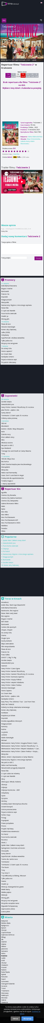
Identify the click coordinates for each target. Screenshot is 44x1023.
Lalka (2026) (5, 332)
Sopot (3, 979)
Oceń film (16, 154)
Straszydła (5, 851)
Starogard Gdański (8, 984)
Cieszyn (4, 930)
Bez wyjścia (5, 616)
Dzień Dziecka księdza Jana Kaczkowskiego (16, 464)
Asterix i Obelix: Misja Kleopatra (12, 429)
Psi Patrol (6, 551)
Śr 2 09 (36, 75)
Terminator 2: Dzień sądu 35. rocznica (14, 415)
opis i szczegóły (20, 60)
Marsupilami (5, 467)
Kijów (3, 509)
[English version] (41, 2)
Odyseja (6, 549)
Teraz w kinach (13, 598)
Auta (3, 432)
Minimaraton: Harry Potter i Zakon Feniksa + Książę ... (20, 751)
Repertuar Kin (13, 488)
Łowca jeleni (5, 912)
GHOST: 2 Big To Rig (8, 657)
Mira (2, 440)
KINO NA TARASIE (7, 704)
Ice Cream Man (6, 354)
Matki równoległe (7, 738)
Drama (3, 635)
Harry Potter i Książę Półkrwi (11, 680)
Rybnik (3, 974)
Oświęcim (4, 965)
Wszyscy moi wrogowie (9, 343)
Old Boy (4, 801)
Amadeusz (5, 602)
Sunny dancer (6, 413)
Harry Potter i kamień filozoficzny (13, 671)
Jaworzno (4, 949)
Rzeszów (4, 977)
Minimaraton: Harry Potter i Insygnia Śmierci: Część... (19, 743)
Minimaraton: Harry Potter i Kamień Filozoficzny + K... (20, 746)
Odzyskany (5, 335)
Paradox (4, 528)
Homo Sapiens (6, 691)
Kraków (4, 956)
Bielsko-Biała (5, 923)
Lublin (3, 958)
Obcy (3, 779)
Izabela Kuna (25, 141)
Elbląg (3, 937)
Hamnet (4, 666)
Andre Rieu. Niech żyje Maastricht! (13, 605)
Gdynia (3, 944)
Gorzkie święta (6, 402)
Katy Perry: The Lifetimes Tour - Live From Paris (18, 702)
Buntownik (5, 291)
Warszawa (4, 993)
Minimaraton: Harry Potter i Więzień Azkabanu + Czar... (20, 749)
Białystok (4, 921)
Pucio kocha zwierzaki (8, 313)
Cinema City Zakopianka (9, 501)
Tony (3, 454)
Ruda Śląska (5, 972)
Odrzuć (15, 1019)
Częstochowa (6, 932)
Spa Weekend (6, 448)
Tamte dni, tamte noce (9, 859)
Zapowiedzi (11, 395)
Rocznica (4, 840)
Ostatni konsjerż (7, 807)
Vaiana (3, 881)
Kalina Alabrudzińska (14, 31)
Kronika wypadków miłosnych (11, 721)
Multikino (4, 526)
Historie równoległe (8, 327)
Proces (3, 826)
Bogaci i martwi (6, 289)
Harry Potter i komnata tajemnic (12, 677)
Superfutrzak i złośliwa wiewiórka (12, 338)
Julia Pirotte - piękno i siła (10, 410)
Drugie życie (5, 638)
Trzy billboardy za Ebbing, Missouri (13, 876)
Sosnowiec (5, 981)
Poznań (4, 967)
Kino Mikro (5, 515)
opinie (34, 60)
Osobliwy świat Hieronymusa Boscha (14, 804)
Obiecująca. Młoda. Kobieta (11, 782)
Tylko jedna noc (6, 341)
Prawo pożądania (7, 823)
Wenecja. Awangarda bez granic (12, 887)
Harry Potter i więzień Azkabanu (12, 682)
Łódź (3, 960)
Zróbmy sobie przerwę (9, 418)
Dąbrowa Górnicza (7, 935)
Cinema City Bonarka (8, 495)
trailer (29, 60)
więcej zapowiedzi (9, 484)
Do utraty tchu (6, 348)
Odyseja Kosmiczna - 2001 (10, 790)
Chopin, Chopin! (6, 630)
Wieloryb (4, 895)
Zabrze (3, 1000)
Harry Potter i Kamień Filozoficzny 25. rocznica (17, 407)
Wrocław (4, 998)
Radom (3, 970)
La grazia (4, 732)
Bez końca (5, 461)
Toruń (3, 988)
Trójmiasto (5, 991)
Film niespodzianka (8, 646)
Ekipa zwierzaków (7, 644)
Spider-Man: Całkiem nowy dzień (14, 540)
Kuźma (3, 729)
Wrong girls (5, 319)
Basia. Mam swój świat (9, 613)
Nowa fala (4, 308)
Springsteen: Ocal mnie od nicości (13, 848)
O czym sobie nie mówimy (10, 773)
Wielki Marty (5, 889)
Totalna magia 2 (7, 481)
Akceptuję (27, 1019)
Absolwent (5, 426)
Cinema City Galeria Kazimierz (11, 498)
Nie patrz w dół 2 (7, 445)
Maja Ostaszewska (33, 139)
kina (13, 3)
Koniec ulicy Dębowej (8, 329)
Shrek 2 (3, 843)
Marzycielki (5, 302)
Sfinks (3, 531)
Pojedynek (5, 820)
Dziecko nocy (6, 434)
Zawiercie (4, 1002)
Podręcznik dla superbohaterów (12, 478)
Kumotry (4, 726)
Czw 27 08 (8, 75)
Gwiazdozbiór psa (7, 404)
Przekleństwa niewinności (10, 831)
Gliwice (3, 946)
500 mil (3, 423)
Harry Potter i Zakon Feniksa (11, 685)
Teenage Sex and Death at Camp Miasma (16, 451)
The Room (5, 867)
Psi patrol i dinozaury (8, 362)
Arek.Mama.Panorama (9, 286)
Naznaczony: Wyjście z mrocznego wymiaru (16, 305)
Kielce (3, 953)
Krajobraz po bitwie (8, 715)
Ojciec (3, 796)
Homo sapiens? (6, 351)
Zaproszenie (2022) (8, 909)
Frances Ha (5, 294)
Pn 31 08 (28, 75)
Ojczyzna (4, 798)
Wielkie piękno (6, 892)
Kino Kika (4, 512)
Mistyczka (4, 470)
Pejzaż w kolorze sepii (9, 359)
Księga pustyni (6, 300)
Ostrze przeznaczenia (8, 809)
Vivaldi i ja (4, 316)
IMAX (3, 506)
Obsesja (4, 784)
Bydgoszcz (5, 925)
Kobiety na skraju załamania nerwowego (15, 707)
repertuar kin (10, 60)
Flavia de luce (6, 324)
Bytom (3, 928)
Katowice (4, 951)
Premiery (10, 279)
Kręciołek (4, 297)
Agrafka (4, 492)
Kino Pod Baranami (8, 517)
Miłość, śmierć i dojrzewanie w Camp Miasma (17, 757)
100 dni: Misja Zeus (8, 459)
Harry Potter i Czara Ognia (10, 668)
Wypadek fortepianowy (9, 906)
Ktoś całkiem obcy (7, 437)
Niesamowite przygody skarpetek (13, 768)
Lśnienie (4, 735)
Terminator (5, 862)
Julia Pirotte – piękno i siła (10, 696)
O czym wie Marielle (8, 311)
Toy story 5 (5, 873)
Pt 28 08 (13, 75)
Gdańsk (4, 942)
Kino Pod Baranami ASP (9, 520)
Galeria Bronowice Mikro (9, 503)
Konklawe (4, 713)
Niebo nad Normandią (9, 473)
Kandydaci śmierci (7, 357)
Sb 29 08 (18, 75)
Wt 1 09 (32, 75)
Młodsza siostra (7, 443)
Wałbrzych (5, 995)
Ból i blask (4, 622)
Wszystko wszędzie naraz (10, 903)
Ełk (2, 939)
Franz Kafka (5, 655)
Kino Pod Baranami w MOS (10, 523)
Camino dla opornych (8, 627)
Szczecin (4, 986)
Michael (4, 740)
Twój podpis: (6, 258)
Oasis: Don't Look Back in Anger (12, 475)
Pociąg (3, 818)
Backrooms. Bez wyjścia (9, 611)
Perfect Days (5, 815)
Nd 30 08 (23, 75)
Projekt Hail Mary (7, 829)
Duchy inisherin (6, 641)
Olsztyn (4, 963)
